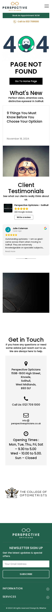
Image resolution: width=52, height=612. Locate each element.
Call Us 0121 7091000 (28, 21)
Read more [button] (10, 251)
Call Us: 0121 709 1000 (26, 404)
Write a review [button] (24, 217)
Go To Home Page (26, 81)
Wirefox (42, 608)
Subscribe (26, 574)
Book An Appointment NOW (26, 15)
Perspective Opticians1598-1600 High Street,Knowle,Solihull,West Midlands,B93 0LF (26, 379)
